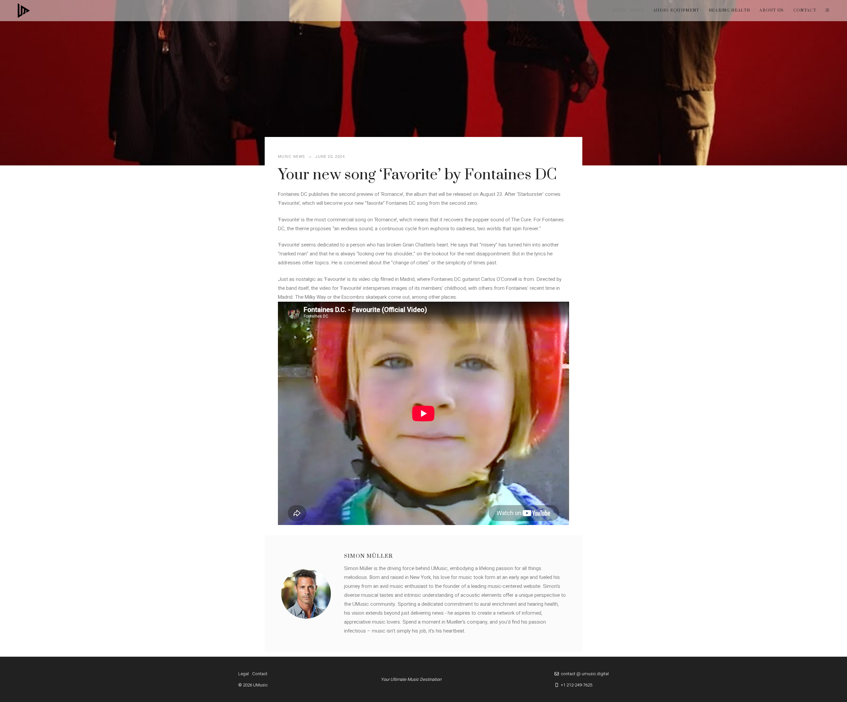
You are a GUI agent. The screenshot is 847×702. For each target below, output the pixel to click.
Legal (243, 674)
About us (771, 10)
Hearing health (729, 10)
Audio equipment (676, 10)
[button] (827, 10)
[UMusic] (24, 10)
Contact (804, 10)
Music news (628, 10)
